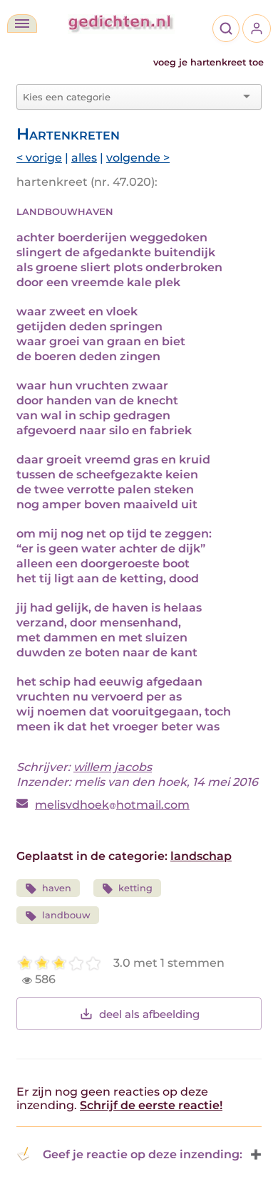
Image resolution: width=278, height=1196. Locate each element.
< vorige (39, 157)
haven (56, 888)
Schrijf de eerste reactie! (151, 1105)
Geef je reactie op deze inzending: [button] (142, 1154)
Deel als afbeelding (149, 1014)
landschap (201, 856)
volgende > (138, 157)
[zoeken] (226, 28)
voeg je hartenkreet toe (208, 62)
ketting (135, 888)
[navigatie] (22, 23)
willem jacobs (112, 767)
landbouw (66, 915)
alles (84, 157)
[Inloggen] (256, 28)
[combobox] (130, 96)
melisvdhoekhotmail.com (112, 805)
